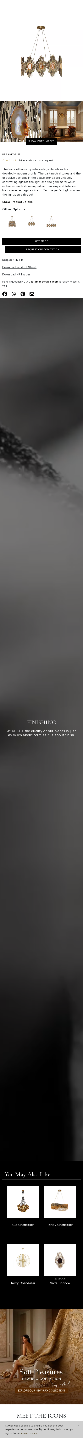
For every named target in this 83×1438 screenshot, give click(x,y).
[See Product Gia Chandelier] (23, 1202)
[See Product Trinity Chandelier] (60, 1202)
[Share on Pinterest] (22, 293)
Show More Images (41, 141)
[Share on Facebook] (4, 293)
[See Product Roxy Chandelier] (23, 1260)
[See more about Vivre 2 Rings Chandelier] (12, 222)
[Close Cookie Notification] (78, 1426)
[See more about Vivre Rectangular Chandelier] (51, 222)
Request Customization (42, 249)
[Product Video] (41, 1356)
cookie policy (29, 1433)
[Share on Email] (32, 293)
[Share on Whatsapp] (13, 293)
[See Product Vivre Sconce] (60, 1260)
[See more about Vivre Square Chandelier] (31, 222)
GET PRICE (41, 241)
